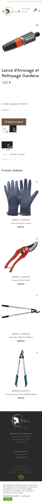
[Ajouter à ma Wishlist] (6, 128)
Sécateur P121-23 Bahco (21, 280)
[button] (37, 25)
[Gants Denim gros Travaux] (21, 197)
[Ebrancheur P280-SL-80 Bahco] (21, 311)
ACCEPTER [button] (8, 499)
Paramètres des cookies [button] (11, 496)
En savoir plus (25, 496)
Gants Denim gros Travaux (21, 223)
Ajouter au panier (15, 122)
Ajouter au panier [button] (37, 181)
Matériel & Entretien (17, 154)
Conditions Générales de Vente (21, 472)
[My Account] (19, 11)
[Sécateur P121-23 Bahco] (21, 254)
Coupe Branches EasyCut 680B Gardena (21, 394)
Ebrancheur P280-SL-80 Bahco (21, 337)
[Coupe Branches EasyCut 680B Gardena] (21, 368)
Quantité (5, 110)
